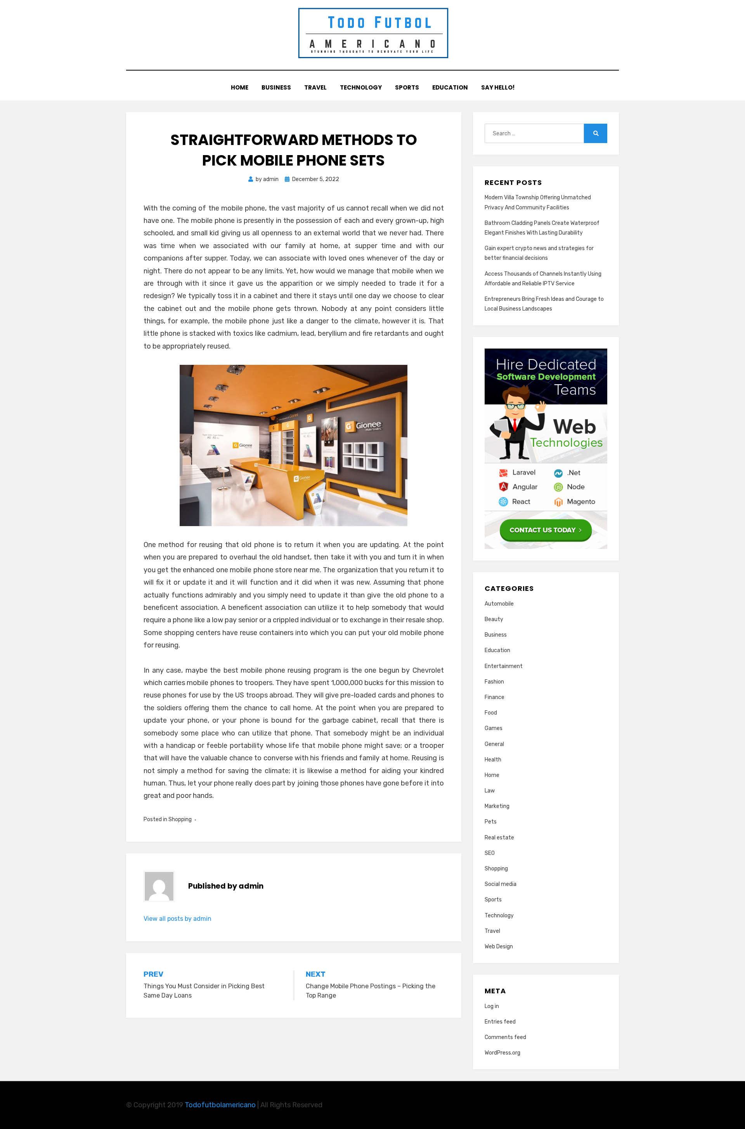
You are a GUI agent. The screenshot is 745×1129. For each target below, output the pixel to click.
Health (493, 759)
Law (490, 790)
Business (276, 87)
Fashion (494, 681)
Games (493, 728)
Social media (500, 884)
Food (491, 713)
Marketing (497, 806)
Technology (361, 87)
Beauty (494, 619)
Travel (315, 87)
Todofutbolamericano (221, 1105)
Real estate (499, 837)
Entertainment (504, 666)
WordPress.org (502, 1053)
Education (450, 87)
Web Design (499, 946)
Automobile (499, 604)
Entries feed (500, 1022)
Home (239, 87)
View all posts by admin (177, 918)
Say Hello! (498, 87)
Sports (407, 87)
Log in (492, 1006)
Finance (494, 697)
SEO (490, 853)
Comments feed (505, 1037)
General (494, 744)
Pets (491, 821)
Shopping (180, 819)
